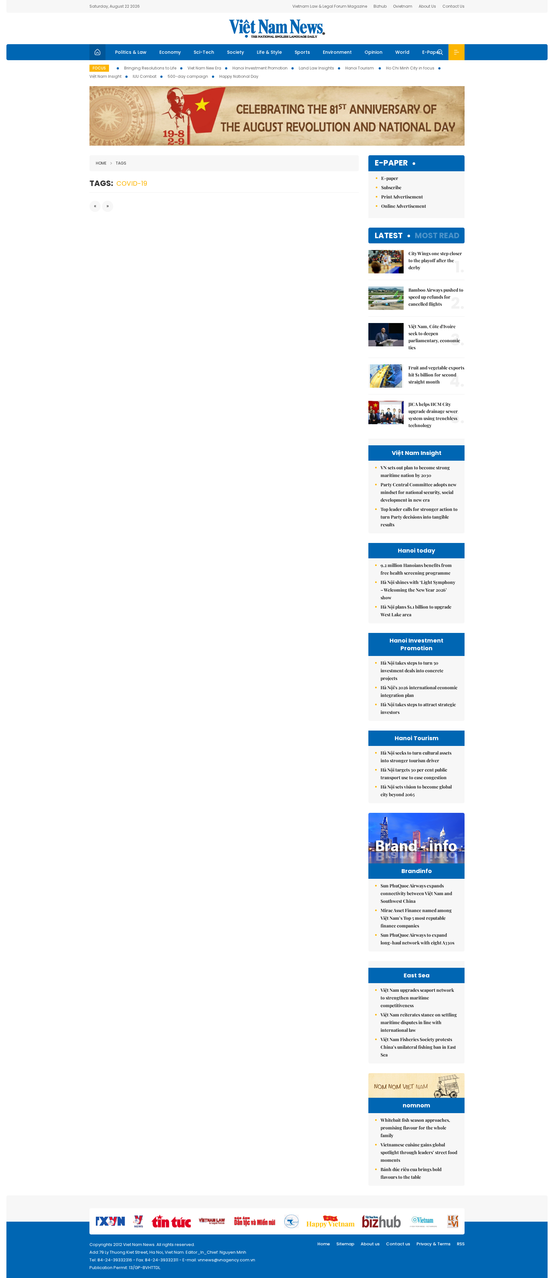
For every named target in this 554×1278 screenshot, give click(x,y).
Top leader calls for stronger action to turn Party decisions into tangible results (419, 517)
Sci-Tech (204, 52)
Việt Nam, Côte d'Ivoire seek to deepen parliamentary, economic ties (434, 337)
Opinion (373, 52)
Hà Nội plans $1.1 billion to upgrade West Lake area (416, 611)
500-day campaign (188, 76)
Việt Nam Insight (105, 76)
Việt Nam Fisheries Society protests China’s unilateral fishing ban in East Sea (418, 1047)
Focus (99, 68)
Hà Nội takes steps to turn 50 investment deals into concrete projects (412, 670)
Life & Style (269, 52)
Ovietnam (402, 6)
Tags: (101, 183)
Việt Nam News (277, 28)
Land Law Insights (316, 68)
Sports (302, 52)
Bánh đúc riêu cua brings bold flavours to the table (411, 1173)
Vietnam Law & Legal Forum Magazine (329, 6)
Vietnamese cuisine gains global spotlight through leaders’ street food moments (419, 1152)
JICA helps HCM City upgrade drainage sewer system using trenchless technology (433, 414)
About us (370, 1244)
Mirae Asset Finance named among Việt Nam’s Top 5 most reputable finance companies (416, 918)
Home (101, 163)
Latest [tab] (389, 235)
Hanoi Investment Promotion (260, 68)
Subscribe (391, 187)
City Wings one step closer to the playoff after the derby (435, 260)
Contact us (398, 1244)
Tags (121, 163)
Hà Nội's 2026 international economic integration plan (419, 691)
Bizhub (380, 6)
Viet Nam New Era (204, 68)
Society (235, 52)
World (402, 52)
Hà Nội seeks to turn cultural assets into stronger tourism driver (416, 757)
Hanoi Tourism (360, 68)
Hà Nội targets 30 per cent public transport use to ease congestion (414, 774)
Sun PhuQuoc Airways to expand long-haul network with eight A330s (417, 939)
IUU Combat (144, 76)
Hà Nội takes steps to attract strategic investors (418, 708)
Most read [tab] (437, 235)
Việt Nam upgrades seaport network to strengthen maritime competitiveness (417, 997)
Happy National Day (238, 76)
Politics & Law (131, 52)
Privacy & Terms (433, 1244)
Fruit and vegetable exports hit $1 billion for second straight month (436, 375)
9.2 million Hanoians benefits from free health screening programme (416, 569)
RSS (461, 1244)
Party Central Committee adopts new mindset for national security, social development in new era (419, 492)
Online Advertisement (403, 206)
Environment (337, 52)
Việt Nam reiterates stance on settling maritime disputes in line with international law (419, 1022)
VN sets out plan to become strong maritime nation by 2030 (415, 471)
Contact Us (453, 6)
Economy (170, 52)
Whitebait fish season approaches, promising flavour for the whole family (415, 1127)
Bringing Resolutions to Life (150, 68)
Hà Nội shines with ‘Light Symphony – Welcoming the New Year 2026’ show (418, 590)
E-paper (391, 163)
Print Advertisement (402, 197)
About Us (427, 6)
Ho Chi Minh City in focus (410, 68)
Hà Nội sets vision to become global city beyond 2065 (416, 790)
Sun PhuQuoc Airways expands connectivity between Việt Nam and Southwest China (416, 893)
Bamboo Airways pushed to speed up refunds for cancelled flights (435, 297)
